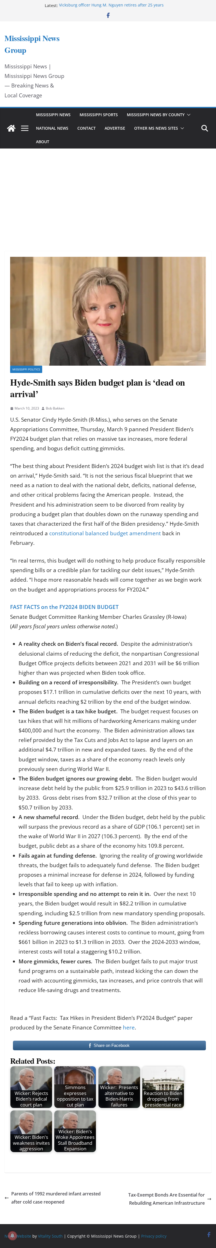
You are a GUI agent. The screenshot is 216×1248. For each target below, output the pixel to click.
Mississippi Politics (26, 369)
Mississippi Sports (99, 114)
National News (52, 128)
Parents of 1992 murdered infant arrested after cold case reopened (56, 1198)
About (42, 141)
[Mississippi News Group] (11, 128)
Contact (86, 128)
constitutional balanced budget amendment (105, 533)
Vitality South (50, 1236)
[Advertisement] (108, 192)
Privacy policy (153, 1236)
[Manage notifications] (12, 1235)
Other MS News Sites (156, 128)
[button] (187, 115)
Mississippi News (53, 114)
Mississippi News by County (155, 114)
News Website (17, 1236)
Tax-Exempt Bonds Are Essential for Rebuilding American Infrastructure (166, 1199)
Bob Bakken (55, 408)
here (129, 1027)
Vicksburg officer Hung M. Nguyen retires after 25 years (111, 5)
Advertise (115, 128)
